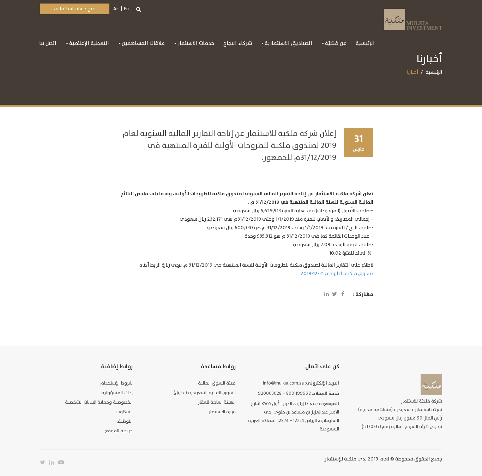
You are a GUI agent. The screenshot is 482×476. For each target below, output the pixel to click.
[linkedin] (53, 462)
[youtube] (62, 462)
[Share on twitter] (334, 294)
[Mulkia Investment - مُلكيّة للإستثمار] (413, 18)
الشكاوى (124, 412)
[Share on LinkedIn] (326, 294)
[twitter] (44, 462)
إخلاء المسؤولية (117, 393)
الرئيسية (434, 72)
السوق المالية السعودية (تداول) (205, 393)
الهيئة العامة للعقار (217, 402)
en (126, 9)
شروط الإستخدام (117, 383)
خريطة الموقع (119, 431)
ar (115, 9)
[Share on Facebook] (342, 294)
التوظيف (124, 421)
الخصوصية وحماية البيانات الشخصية (99, 402)
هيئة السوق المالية (217, 383)
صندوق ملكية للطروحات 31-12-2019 (337, 273)
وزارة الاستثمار (222, 412)
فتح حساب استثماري (75, 9)
